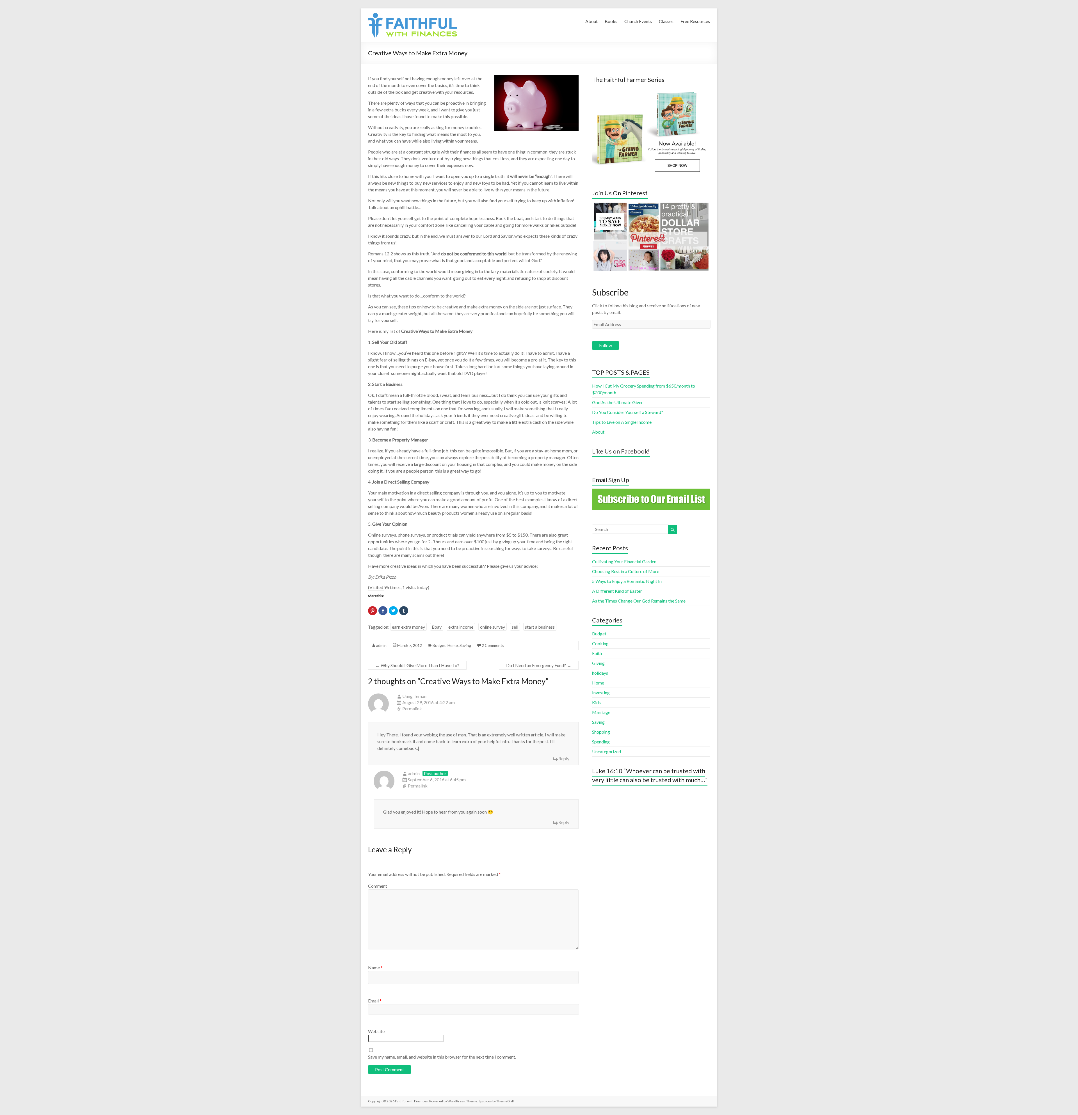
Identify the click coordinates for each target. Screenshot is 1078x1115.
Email (375, 1000)
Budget (439, 645)
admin (381, 645)
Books (611, 21)
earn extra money (408, 626)
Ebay (437, 626)
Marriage (601, 712)
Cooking (600, 643)
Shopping (601, 731)
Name (375, 967)
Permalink (412, 708)
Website (376, 1031)
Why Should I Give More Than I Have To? (417, 665)
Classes (666, 21)
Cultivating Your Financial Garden (624, 561)
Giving (598, 663)
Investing (601, 692)
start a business (540, 626)
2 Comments (493, 645)
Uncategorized (606, 751)
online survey (492, 626)
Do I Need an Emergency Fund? (538, 665)
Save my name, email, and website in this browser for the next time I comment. (442, 1056)
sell (515, 626)
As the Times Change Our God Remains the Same (639, 600)
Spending (601, 741)
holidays (600, 673)
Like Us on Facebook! (621, 451)
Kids (596, 702)
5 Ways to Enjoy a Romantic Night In (627, 581)
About (591, 21)
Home (452, 645)
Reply (563, 758)
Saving (465, 645)
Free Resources (695, 21)
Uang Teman (414, 696)
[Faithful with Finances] (427, 15)
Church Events (638, 21)
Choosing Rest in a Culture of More (625, 571)
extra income (460, 626)
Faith (597, 653)
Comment (377, 886)
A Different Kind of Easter (617, 591)
